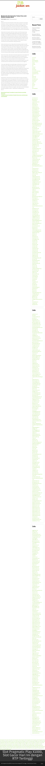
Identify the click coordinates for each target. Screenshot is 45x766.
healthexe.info (35, 241)
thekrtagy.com (35, 697)
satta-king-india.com (36, 595)
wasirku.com (34, 233)
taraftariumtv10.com (36, 217)
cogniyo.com (34, 460)
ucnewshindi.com (35, 339)
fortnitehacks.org (35, 270)
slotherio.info (34, 267)
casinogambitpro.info (36, 323)
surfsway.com (34, 585)
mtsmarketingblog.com (36, 231)
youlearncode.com (35, 570)
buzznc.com (34, 714)
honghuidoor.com (35, 144)
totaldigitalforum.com (36, 707)
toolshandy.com (35, 209)
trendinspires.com (35, 212)
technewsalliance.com (36, 646)
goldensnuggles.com (36, 356)
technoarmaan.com (36, 709)
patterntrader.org (35, 436)
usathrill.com (34, 689)
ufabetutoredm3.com (36, 512)
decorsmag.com (35, 121)
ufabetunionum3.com (36, 622)
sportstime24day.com (36, 394)
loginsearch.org (35, 271)
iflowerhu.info (34, 298)
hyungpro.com (35, 391)
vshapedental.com (35, 690)
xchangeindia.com (35, 698)
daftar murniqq (28, 743)
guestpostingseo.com (36, 322)
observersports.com (36, 372)
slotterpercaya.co (35, 486)
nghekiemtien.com (35, 232)
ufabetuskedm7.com (36, 511)
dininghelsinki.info (35, 635)
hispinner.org (34, 157)
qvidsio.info (34, 264)
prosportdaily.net (35, 663)
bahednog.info (35, 328)
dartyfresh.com (35, 559)
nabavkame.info (35, 295)
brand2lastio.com (35, 180)
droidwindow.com (35, 671)
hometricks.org (35, 464)
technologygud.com (36, 430)
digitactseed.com (35, 587)
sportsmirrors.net (35, 402)
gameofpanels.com (35, 164)
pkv (32, 65)
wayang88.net (34, 630)
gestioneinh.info (35, 662)
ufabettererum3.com (36, 502)
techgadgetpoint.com (36, 411)
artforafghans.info (35, 239)
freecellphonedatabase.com (37, 340)
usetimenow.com (35, 168)
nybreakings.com (35, 694)
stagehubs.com (35, 530)
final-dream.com (35, 659)
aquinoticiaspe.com (35, 375)
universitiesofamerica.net (37, 124)
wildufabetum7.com (36, 520)
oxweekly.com (34, 204)
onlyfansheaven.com (36, 188)
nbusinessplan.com (35, 108)
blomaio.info (34, 259)
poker (33, 83)
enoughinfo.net (35, 282)
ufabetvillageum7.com (36, 626)
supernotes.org (35, 440)
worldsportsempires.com (37, 442)
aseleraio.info (34, 447)
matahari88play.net (36, 382)
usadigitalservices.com (36, 181)
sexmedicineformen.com (36, 483)
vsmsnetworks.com (35, 101)
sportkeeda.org (35, 456)
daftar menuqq (22, 743)
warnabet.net (34, 284)
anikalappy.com (35, 634)
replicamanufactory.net (36, 614)
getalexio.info (34, 452)
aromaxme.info (35, 251)
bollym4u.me (34, 286)
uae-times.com (35, 97)
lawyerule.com (35, 228)
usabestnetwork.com (36, 350)
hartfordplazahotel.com (36, 292)
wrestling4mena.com (36, 177)
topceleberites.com (35, 619)
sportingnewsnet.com (36, 392)
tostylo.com (34, 362)
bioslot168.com (35, 730)
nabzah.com (34, 152)
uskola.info (34, 651)
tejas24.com (34, 235)
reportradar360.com (36, 215)
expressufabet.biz (35, 112)
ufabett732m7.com (35, 669)
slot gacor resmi (28, 742)
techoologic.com (35, 683)
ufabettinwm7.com (35, 506)
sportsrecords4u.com (36, 618)
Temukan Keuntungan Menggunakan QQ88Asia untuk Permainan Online (36, 43)
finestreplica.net (35, 639)
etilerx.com (34, 638)
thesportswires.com (36, 390)
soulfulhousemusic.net (36, 490)
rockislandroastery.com (36, 722)
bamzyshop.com (35, 679)
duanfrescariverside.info (36, 637)
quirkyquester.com (35, 482)
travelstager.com (35, 211)
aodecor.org (34, 272)
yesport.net (34, 360)
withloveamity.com (35, 569)
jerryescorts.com (35, 407)
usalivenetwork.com (36, 336)
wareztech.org (34, 348)
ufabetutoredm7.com (36, 514)
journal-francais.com (36, 225)
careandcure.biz (35, 459)
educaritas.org (35, 551)
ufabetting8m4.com (36, 621)
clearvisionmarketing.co (36, 655)
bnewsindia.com (35, 677)
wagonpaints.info (35, 653)
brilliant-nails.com (35, 221)
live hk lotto (34, 80)
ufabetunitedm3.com (36, 508)
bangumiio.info (35, 255)
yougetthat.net (35, 363)
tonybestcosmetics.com (36, 713)
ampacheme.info (35, 248)
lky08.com (34, 189)
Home (42, 763)
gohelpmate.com (35, 171)
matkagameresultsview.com (37, 155)
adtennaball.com (35, 151)
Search (33, 17)
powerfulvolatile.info (36, 263)
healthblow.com (35, 169)
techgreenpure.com (36, 581)
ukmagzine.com (35, 347)
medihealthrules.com (36, 687)
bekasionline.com (35, 107)
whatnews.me (34, 658)
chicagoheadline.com (36, 537)
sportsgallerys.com (35, 400)
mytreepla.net (34, 611)
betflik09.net (34, 554)
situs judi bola (29, 747)
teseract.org (34, 666)
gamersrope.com (35, 342)
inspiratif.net (34, 100)
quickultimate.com (35, 480)
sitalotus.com (34, 439)
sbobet (33, 63)
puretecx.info (34, 243)
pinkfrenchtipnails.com (36, 398)
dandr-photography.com (36, 223)
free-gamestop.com (36, 344)
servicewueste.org (35, 128)
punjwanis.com (35, 314)
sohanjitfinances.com (36, 488)
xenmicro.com (34, 557)
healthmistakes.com (36, 434)
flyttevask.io (34, 290)
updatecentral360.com (36, 443)
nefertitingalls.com (35, 547)
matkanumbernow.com (36, 131)
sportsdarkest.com (35, 387)
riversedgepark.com (36, 542)
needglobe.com (35, 470)
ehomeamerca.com (35, 578)
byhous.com (34, 291)
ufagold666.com (35, 674)
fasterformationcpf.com (36, 355)
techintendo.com (35, 579)
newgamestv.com (35, 399)
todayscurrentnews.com (36, 496)
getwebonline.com (35, 187)
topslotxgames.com (36, 135)
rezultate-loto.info (35, 615)
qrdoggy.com (34, 428)
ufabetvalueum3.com (36, 623)
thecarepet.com (35, 319)
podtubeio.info (35, 262)
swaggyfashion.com (36, 216)
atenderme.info (35, 253)
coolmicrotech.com (35, 699)
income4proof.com (35, 550)
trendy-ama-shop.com (36, 667)
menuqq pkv (2, 739)
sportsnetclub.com (35, 364)
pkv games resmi (35, 73)
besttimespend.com (36, 458)
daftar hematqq (35, 743)
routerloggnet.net (35, 136)
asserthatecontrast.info (36, 252)
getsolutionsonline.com (36, 156)
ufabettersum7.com (36, 504)
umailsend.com (35, 352)
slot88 (36, 741)
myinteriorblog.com (36, 675)
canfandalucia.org (35, 691)
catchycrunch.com (35, 545)
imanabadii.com (35, 302)
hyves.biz (34, 280)
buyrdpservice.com (35, 359)
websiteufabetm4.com (36, 631)
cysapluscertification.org (36, 268)
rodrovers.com (35, 593)
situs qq (33, 64)
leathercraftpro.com (36, 466)
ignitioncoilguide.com (36, 727)
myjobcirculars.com (35, 132)
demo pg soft (8, 741)
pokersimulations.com (36, 613)
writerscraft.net (35, 173)
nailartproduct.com (35, 586)
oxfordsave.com (35, 367)
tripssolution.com (35, 594)
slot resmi (34, 57)
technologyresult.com (36, 574)
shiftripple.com (35, 484)
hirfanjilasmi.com (35, 463)
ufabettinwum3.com (36, 507)
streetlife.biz (34, 279)
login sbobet (12, 747)
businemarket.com (35, 380)
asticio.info (34, 448)
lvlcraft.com (34, 589)
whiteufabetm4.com (36, 633)
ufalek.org (34, 422)
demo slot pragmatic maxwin (12, 742)
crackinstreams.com (36, 603)
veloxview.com (35, 516)
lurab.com (34, 726)
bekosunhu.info (35, 256)
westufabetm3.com (35, 518)
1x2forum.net (34, 531)
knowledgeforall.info (36, 179)
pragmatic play (3, 742)
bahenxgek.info (35, 330)
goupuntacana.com (35, 541)
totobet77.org (35, 499)
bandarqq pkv (8, 749)
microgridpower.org (36, 467)
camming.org (34, 538)
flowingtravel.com (35, 145)
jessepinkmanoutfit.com (36, 351)
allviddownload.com (36, 120)
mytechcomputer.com (36, 729)
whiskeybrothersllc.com (36, 519)
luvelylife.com (34, 200)
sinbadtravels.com (35, 346)
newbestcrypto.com (36, 366)
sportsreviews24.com (36, 414)
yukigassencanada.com (36, 597)
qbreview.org (34, 127)
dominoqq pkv (35, 88)
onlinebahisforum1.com (36, 535)
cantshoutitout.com (36, 111)
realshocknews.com (36, 431)
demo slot (34, 76)
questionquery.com (35, 219)
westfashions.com (35, 208)
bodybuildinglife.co (35, 427)
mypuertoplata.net (35, 113)
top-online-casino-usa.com (37, 143)
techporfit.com (35, 105)
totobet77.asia (35, 498)
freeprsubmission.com (36, 673)
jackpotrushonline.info (36, 338)
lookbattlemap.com (36, 358)
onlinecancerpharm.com (36, 420)
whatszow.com (35, 577)
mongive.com (34, 153)
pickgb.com (34, 432)
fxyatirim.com (34, 571)
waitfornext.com (35, 654)
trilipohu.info (34, 303)
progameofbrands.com (36, 125)
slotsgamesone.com (36, 139)
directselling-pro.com (36, 723)
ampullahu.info (35, 249)
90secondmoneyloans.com (37, 590)
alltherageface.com (35, 718)
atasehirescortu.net (35, 404)
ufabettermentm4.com (36, 503)
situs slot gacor (23, 741)
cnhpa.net (34, 438)
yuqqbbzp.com (35, 599)
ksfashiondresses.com (36, 435)
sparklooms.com (35, 491)
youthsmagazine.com (36, 384)
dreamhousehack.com (36, 701)
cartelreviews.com (35, 583)
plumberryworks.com (36, 476)
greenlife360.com (35, 109)
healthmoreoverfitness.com (37, 133)
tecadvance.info (35, 244)
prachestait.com (35, 237)
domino (33, 84)
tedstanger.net (35, 649)
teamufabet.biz (35, 117)
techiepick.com (35, 678)
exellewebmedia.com (36, 343)
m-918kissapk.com (35, 294)
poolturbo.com (35, 236)
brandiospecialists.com (36, 148)
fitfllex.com (34, 195)
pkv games (12, 746)
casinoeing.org (35, 276)
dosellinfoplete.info (36, 260)
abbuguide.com (35, 573)
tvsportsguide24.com (36, 412)
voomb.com (34, 410)
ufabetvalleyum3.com (36, 515)
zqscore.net (34, 446)
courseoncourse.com (36, 326)
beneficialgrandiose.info (36, 258)
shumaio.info (34, 266)
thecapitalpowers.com (36, 494)
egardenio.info (35, 450)
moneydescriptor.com (36, 383)
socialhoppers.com (35, 183)
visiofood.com (34, 670)
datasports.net (35, 403)
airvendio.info (34, 240)
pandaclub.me (34, 288)
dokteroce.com (35, 224)
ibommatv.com (35, 104)
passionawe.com (35, 472)
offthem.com (34, 103)
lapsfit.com (34, 609)
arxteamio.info (35, 451)
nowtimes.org (34, 275)
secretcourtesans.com (36, 534)
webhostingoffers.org (36, 575)
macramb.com (35, 201)
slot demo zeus (35, 79)
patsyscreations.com (36, 549)
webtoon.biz (34, 388)
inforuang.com (35, 197)
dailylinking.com (35, 563)
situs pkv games (35, 60)
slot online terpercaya (36, 71)
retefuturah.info (35, 643)
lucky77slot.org (35, 416)
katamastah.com (35, 444)
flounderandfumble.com (36, 641)
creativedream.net (35, 184)
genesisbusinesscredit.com (37, 196)
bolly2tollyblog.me (35, 287)
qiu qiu (33, 59)
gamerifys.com (35, 99)
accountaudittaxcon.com (36, 454)
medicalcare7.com (35, 149)
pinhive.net (34, 283)
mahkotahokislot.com (36, 419)
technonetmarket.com (36, 647)
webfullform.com (35, 119)
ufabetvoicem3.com (36, 627)
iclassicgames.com (35, 368)
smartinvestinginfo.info (36, 645)
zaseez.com (34, 543)
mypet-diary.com (35, 203)
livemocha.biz (34, 278)
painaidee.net (34, 386)
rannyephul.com (35, 213)
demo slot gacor (35, 61)
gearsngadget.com (35, 606)
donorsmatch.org (35, 274)
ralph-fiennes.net (35, 191)
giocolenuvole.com (35, 566)
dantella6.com (35, 137)
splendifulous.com (35, 617)
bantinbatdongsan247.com (37, 327)
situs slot (39, 741)
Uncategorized (14, 19)
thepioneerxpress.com (36, 115)
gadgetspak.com (35, 605)
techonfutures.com (35, 682)
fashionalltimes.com (36, 706)
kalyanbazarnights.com (36, 141)
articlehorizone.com (36, 598)
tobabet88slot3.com (36, 495)
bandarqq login (3, 745)
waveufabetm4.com (35, 629)
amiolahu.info (34, 247)
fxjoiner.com (34, 715)
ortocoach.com (35, 471)
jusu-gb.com (34, 318)
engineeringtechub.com (36, 406)
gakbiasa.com (34, 296)
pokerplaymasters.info (36, 324)
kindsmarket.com (35, 199)
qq (41, 747)
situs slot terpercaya (15, 741)
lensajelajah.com (35, 553)
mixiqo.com (34, 468)
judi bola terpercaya (22, 747)
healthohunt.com (35, 642)
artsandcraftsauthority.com (37, 731)
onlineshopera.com (35, 558)
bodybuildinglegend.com (37, 220)
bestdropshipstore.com (36, 582)
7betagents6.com (35, 601)
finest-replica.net (35, 661)
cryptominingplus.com (36, 374)
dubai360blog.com (35, 415)
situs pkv (33, 67)
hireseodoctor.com (35, 607)
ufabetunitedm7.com (36, 510)
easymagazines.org (35, 462)
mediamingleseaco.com (36, 229)
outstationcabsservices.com (37, 695)
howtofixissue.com (35, 116)
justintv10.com (35, 227)
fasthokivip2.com (35, 371)
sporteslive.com (35, 395)
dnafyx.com (34, 565)
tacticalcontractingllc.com (37, 492)
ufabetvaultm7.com (36, 625)
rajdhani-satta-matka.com (37, 172)
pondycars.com (35, 681)
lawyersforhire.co (35, 379)
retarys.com (34, 354)
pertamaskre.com (35, 331)
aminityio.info (34, 245)
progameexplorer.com (36, 721)
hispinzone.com (35, 140)
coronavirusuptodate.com (37, 602)
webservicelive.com (35, 733)
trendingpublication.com (37, 500)
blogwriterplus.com (36, 320)
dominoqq (34, 69)
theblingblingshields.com (37, 396)
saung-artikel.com (35, 370)
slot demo (34, 81)
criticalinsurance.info (36, 159)
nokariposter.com (35, 160)
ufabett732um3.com (36, 650)
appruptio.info (35, 304)
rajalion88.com (35, 539)
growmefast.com (35, 418)
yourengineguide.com (36, 693)
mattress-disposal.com (36, 423)
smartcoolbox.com (35, 487)
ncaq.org (33, 555)
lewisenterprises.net (36, 561)
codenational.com (35, 719)
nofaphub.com (35, 546)
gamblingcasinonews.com (37, 123)
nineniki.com (34, 147)
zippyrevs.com (34, 129)
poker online (21, 745)
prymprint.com (35, 455)
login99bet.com (35, 533)
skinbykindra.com (35, 717)
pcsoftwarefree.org (35, 562)
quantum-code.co (35, 657)
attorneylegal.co (35, 408)
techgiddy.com (35, 335)
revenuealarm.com (35, 725)
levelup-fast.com (35, 610)
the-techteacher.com (36, 702)
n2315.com (34, 185)
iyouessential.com (35, 567)
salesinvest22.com (35, 665)
